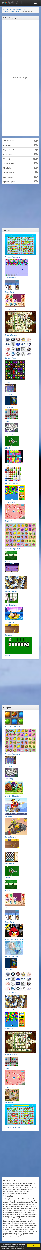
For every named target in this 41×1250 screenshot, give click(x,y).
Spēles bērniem (20, 172)
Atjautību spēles (20, 141)
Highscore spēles (20, 150)
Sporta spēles (20, 177)
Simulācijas (20, 168)
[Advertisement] (20, 42)
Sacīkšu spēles (20, 163)
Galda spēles (20, 145)
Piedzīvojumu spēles (20, 159)
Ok (33, 1245)
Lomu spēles (20, 154)
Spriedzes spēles (20, 181)
